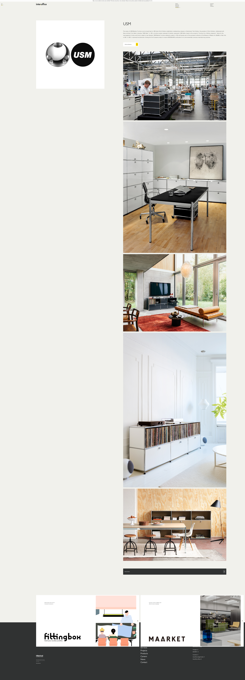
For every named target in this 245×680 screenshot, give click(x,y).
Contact (212, 6)
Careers (212, 3)
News (211, 4)
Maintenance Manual (197, 646)
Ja (1, 3)
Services (177, 4)
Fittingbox (195, 649)
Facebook (195, 654)
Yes (150, 0)
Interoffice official (196, 659)
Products (177, 7)
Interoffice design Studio (198, 656)
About (176, 3)
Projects (177, 6)
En (1, 4)
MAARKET (195, 651)
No (151, 0)
